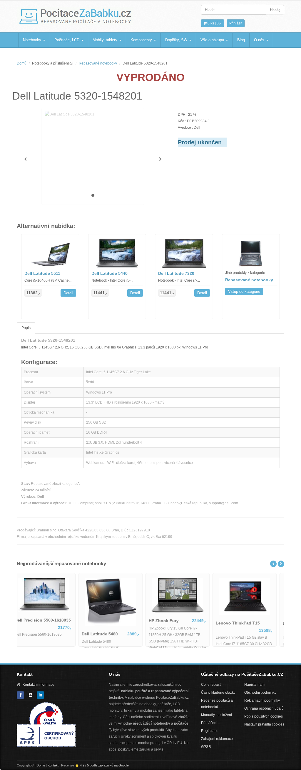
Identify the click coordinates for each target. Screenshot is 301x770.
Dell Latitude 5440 (109, 273)
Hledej (275, 9)
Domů (21, 63)
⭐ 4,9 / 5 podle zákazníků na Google (102, 765)
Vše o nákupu (212, 40)
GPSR (206, 747)
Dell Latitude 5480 (39, 634)
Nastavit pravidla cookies (264, 724)
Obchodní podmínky (260, 692)
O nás (259, 40)
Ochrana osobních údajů (264, 708)
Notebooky (32, 40)
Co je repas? (211, 685)
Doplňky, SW (176, 40)
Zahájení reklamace (217, 739)
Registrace (209, 731)
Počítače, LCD (67, 40)
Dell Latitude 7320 (176, 273)
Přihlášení (209, 723)
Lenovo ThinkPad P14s (246, 623)
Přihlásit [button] (235, 23)
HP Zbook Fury (103, 620)
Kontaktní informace (38, 685)
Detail (68, 293)
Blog (241, 40)
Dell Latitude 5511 (42, 273)
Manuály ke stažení (216, 715)
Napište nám (254, 685)
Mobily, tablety (105, 40)
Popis (26, 328)
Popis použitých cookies (263, 716)
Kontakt (53, 765)
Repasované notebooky (98, 63)
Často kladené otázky (218, 692)
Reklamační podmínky (262, 700)
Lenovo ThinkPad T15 (177, 623)
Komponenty (142, 40)
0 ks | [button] (214, 23)
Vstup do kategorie (244, 291)
